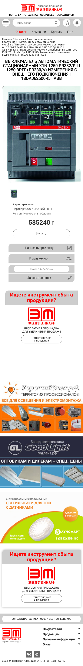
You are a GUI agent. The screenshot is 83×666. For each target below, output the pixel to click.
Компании (39, 32)
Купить (41, 233)
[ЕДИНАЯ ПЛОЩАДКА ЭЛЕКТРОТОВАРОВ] (41, 7)
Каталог (21, 32)
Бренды (56, 32)
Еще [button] (70, 32)
